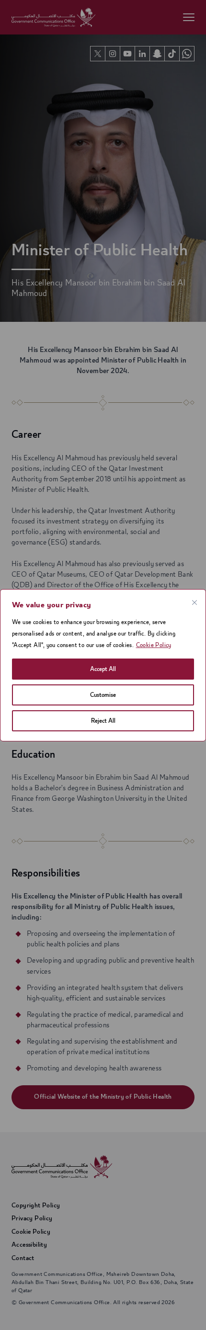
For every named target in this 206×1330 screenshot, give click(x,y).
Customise (103, 695)
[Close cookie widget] (194, 602)
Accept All (103, 669)
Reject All (103, 721)
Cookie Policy (154, 645)
